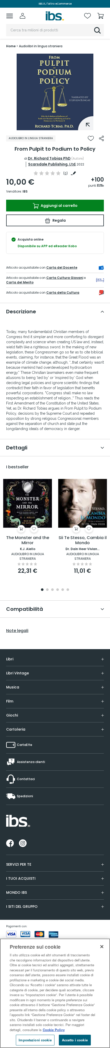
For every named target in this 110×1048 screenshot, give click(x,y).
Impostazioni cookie (35, 1040)
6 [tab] (68, 590)
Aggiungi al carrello (59, 205)
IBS (25, 191)
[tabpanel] (55, 92)
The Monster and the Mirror (27, 540)
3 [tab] (52, 590)
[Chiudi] (101, 946)
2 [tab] (47, 590)
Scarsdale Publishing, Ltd (51, 164)
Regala (59, 220)
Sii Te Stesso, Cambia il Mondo (83, 540)
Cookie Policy (54, 1029)
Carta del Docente (61, 267)
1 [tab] (55, 126)
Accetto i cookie (75, 1040)
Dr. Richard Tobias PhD (49, 158)
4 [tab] (58, 590)
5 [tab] (63, 590)
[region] (55, 993)
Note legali (17, 631)
